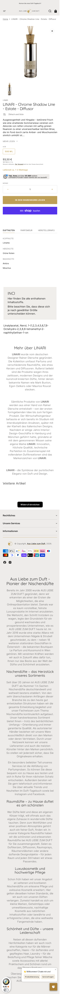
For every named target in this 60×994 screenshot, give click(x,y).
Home (5, 19)
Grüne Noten (8, 255)
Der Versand (19, 166)
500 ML (10, 154)
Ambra (6, 265)
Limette (6, 244)
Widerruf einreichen (29, 513)
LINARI (5, 102)
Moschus (7, 270)
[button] (4, 11)
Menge (5, 185)
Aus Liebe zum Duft (35, 552)
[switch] (6, 990)
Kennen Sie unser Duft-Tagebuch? (30, 3)
